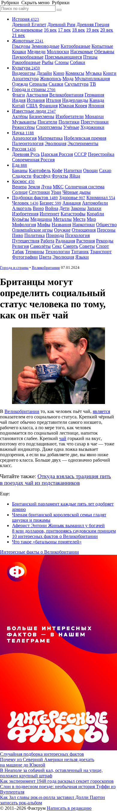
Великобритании (21, 411)
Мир (91, 219)
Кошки (19, 51)
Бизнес (50, 202)
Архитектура (25, 78)
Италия (53, 100)
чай (62, 438)
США (32, 105)
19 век (92, 29)
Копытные (102, 46)
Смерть (70, 246)
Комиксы (74, 73)
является (101, 411)
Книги (109, 73)
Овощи (90, 170)
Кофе (57, 170)
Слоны (62, 62)
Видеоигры (23, 73)
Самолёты (40, 246)
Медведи (36, 51)
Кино (58, 73)
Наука (23, 132)
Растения (85, 240)
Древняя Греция (92, 24)
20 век (106, 29)
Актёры (20, 116)
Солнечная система (84, 186)
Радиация (65, 240)
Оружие (62, 229)
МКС (58, 186)
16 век (50, 29)
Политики (69, 121)
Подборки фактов (35, 197)
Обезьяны (104, 51)
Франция (48, 105)
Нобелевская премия (85, 138)
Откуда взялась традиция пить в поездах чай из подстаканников (55, 479)
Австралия (37, 94)
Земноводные (45, 46)
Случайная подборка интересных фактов (42, 754)
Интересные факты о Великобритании (39, 551)
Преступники (95, 121)
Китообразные (75, 46)
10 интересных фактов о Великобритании (55, 536)
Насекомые (81, 51)
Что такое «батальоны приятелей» (47, 541)
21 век (18, 35)
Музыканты (24, 121)
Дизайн (44, 73)
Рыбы (47, 62)
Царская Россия (57, 154)
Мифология (24, 224)
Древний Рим (61, 24)
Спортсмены (49, 127)
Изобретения (25, 213)
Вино (38, 208)
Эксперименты (83, 143)
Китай (18, 105)
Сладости (22, 175)
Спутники (39, 192)
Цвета (45, 257)
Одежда (20, 84)
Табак (18, 251)
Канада (96, 100)
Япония (96, 105)
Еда (19, 165)
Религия (20, 246)
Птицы (90, 56)
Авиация (71, 202)
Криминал (100, 197)
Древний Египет (29, 24)
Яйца (74, 175)
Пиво (17, 235)
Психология (77, 235)
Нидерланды (75, 100)
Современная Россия (33, 159)
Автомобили (95, 202)
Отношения (84, 229)
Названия (61, 224)
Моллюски (58, 51)
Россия (24, 148)
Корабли (95, 213)
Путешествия (25, 240)
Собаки (77, 62)
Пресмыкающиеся (63, 56)
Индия (19, 100)
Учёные (71, 127)
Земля (34, 186)
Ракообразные (26, 62)
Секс (57, 246)
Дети (64, 208)
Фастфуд (41, 175)
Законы (78, 208)
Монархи (94, 116)
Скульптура (76, 84)
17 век (64, 29)
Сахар (105, 170)
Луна (46, 186)
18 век (78, 29)
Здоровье (72, 197)
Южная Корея (73, 105)
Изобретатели (70, 116)
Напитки (73, 170)
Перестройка (101, 154)
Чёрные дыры (76, 192)
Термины (34, 251)
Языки (82, 257)
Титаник (80, 251)
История (25, 19)
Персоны (106, 229)
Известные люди (34, 111)
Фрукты (60, 175)
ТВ (93, 84)
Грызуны (21, 46)
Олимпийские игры (32, 229)
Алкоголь (22, 208)
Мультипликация (92, 78)
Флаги (18, 94)
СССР (80, 154)
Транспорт (101, 251)
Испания (36, 100)
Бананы (20, 170)
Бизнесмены (41, 116)
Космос (23, 181)
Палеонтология (28, 143)
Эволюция (55, 143)
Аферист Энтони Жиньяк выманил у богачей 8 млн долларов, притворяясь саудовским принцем (64, 528)
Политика (34, 235)
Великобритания (66, 94)
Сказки (56, 84)
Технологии (57, 251)
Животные (28, 40)
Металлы (62, 219)
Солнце (20, 192)
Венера (19, 186)
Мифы (43, 224)
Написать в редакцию (69, 808)
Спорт (102, 246)
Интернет (49, 213)
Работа (47, 240)
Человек (25, 202)
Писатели (47, 121)
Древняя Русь (26, 154)
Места (79, 219)
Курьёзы (20, 219)
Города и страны (34, 89)
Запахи (94, 208)
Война (51, 208)
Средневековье (27, 29)
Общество (106, 224)
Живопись (50, 78)
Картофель (40, 170)
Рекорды (104, 240)
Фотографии (25, 257)
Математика (50, 138)
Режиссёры (23, 127)
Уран (56, 192)
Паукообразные (28, 56)
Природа (55, 235)
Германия (94, 94)
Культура (26, 67)
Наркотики (83, 224)
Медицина (41, 219)
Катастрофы (73, 213)
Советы (87, 246)
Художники (92, 127)
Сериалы (38, 84)
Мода (68, 78)
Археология (24, 138)
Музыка (94, 73)
